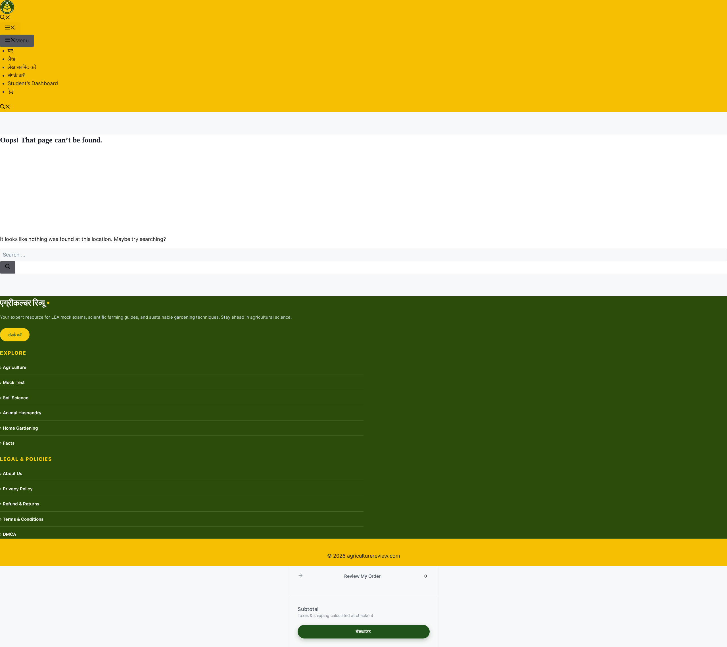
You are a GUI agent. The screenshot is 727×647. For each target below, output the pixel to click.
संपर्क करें (16, 75)
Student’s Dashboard (33, 83)
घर (10, 51)
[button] (5, 18)
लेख (11, 59)
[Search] (7, 267)
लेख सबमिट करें (22, 67)
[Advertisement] (363, 190)
